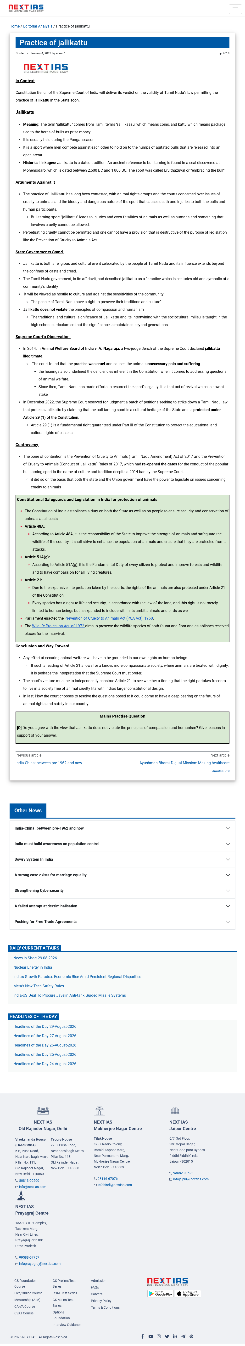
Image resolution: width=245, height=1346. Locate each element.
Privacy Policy (101, 1301)
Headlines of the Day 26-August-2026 (44, 1045)
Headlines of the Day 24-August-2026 (44, 1064)
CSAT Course (23, 1313)
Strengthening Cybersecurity (39, 890)
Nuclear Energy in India (32, 967)
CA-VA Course (24, 1306)
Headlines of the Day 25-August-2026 (44, 1054)
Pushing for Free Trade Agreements (46, 921)
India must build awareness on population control (57, 844)
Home (15, 26)
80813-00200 (29, 1180)
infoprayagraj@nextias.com (40, 1264)
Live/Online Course (28, 1293)
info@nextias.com (32, 1187)
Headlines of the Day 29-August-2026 (44, 1026)
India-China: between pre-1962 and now (49, 763)
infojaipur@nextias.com (191, 1179)
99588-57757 (29, 1257)
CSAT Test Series (65, 1293)
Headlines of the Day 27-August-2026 (44, 1036)
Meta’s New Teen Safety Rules (38, 986)
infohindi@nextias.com (115, 1185)
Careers (96, 1294)
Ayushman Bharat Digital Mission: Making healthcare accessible (184, 767)
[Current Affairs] (26, 8)
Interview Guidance (67, 1325)
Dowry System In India (34, 859)
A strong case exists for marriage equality (51, 875)
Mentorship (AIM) (27, 1300)
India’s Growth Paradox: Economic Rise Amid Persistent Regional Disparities (77, 976)
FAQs (95, 1287)
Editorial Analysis (37, 26)
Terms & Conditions (105, 1307)
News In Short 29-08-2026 (35, 958)
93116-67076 (108, 1179)
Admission (98, 1281)
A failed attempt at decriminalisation (46, 906)
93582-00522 (183, 1173)
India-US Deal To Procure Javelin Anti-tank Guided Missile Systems (69, 995)
